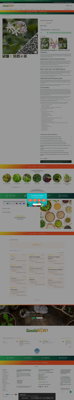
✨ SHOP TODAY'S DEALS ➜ (37, 204)
